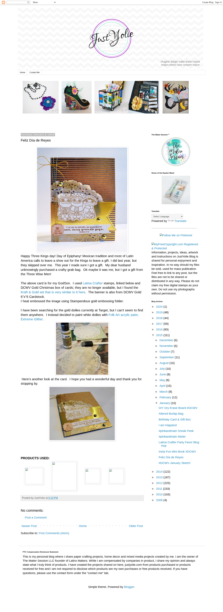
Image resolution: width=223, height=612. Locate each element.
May (162, 380)
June (163, 374)
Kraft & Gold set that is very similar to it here (53, 292)
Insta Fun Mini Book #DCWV (177, 451)
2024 (159, 306)
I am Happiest (168, 425)
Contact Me (35, 72)
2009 (159, 500)
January (165, 403)
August (164, 363)
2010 (159, 494)
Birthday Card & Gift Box (175, 419)
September (167, 357)
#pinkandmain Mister (172, 436)
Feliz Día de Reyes (171, 457)
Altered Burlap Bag (171, 413)
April (162, 385)
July (162, 368)
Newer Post (29, 526)
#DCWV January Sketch (174, 463)
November (166, 346)
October (165, 351)
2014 (159, 471)
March (163, 391)
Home (22, 72)
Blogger (129, 587)
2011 (159, 488)
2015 (159, 335)
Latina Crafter (93, 283)
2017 (159, 323)
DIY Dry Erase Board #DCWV (178, 408)
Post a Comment (36, 517)
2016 (159, 329)
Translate (180, 221)
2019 (159, 312)
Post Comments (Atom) (54, 533)
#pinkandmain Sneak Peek (176, 431)
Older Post (136, 526)
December (166, 340)
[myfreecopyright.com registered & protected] (175, 248)
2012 (159, 483)
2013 (159, 477)
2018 (159, 318)
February (165, 397)
